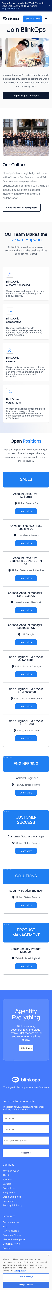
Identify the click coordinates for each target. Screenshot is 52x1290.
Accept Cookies (26, 1284)
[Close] (48, 1255)
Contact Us (8, 1188)
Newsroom (8, 1201)
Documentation (11, 1222)
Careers (7, 1183)
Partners (7, 1179)
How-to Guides (11, 1230)
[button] (46, 19)
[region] (26, 1270)
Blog (5, 1226)
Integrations (9, 1192)
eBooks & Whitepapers (15, 1239)
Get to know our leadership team (21, 207)
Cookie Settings (26, 1276)
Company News (11, 1243)
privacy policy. (20, 1270)
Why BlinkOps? (11, 1170)
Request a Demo (32, 18)
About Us (7, 1175)
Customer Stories (12, 1235)
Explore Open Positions (26, 95)
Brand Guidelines (12, 1196)
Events (6, 1248)
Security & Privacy (12, 1205)
